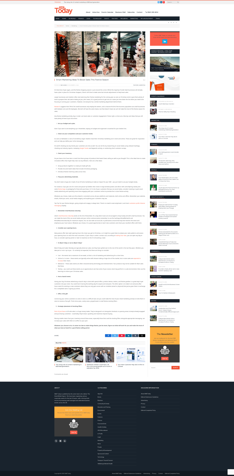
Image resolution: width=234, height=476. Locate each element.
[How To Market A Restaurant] (153, 293)
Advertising (144, 400)
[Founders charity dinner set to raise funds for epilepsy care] (153, 269)
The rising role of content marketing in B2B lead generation (69, 365)
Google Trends (84, 148)
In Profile (72, 18)
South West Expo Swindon (166, 104)
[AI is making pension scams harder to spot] (153, 152)
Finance (81, 18)
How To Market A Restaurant (166, 293)
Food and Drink (102, 423)
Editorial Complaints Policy (148, 410)
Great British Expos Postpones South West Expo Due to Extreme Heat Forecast (168, 243)
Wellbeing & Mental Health (105, 463)
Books (99, 397)
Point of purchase (59, 311)
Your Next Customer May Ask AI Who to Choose (131, 365)
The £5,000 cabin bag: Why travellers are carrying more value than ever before (168, 162)
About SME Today (146, 393)
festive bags (61, 189)
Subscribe (131, 12)
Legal (88, 18)
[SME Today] (63, 10)
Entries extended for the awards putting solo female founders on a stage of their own (168, 233)
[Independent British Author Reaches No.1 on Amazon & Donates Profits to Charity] (153, 259)
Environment (101, 410)
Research (57, 106)
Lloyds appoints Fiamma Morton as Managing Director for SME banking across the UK (168, 189)
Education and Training (104, 407)
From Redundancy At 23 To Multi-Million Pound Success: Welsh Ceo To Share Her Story (168, 179)
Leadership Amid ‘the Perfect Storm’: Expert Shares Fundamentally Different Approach (168, 310)
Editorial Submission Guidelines (149, 397)
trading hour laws (121, 235)
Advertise (96, 12)
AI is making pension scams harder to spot (168, 153)
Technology (97, 18)
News (57, 18)
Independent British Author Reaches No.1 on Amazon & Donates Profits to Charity (166, 260)
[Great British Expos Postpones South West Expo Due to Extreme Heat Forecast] (153, 242)
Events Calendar (107, 12)
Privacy (143, 403)
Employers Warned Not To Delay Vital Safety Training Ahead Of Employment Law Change (168, 206)
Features (115, 18)
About (88, 12)
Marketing (134, 18)
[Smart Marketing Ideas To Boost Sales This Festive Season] (99, 54)
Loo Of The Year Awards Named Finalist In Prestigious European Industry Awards (167, 216)
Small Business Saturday (66, 216)
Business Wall (120, 12)
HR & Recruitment (147, 18)
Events (106, 18)
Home (64, 18)
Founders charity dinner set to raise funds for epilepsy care (168, 269)
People (100, 447)
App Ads (100, 393)
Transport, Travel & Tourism (105, 460)
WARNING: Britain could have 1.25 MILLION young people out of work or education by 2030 (84, 2)
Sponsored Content (103, 453)
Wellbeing (124, 18)
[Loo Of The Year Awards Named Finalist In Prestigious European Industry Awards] (153, 214)
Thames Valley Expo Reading (167, 111)
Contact (139, 12)
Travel (158, 18)
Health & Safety (102, 427)
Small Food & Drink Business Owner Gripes (169, 285)
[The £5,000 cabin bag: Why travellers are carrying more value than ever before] (153, 160)
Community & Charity (103, 403)
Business (100, 400)
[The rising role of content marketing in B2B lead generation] (68, 354)
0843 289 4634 (152, 12)
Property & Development (105, 450)
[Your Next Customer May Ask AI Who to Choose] (131, 354)
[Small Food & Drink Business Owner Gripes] (153, 284)
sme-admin (64, 85)
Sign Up (164, 358)
